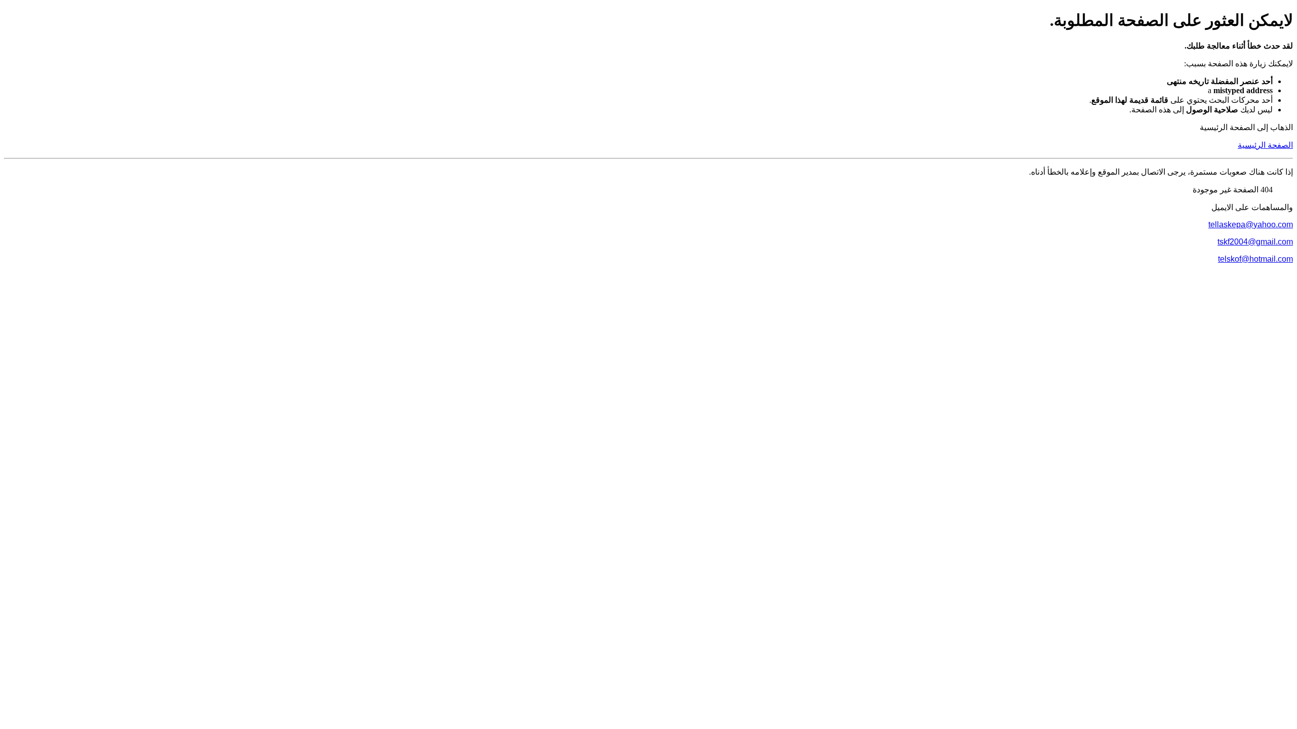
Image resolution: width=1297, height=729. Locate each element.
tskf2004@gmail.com (1255, 241)
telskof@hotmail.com (1255, 259)
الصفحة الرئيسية (1265, 145)
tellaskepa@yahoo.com (1250, 224)
